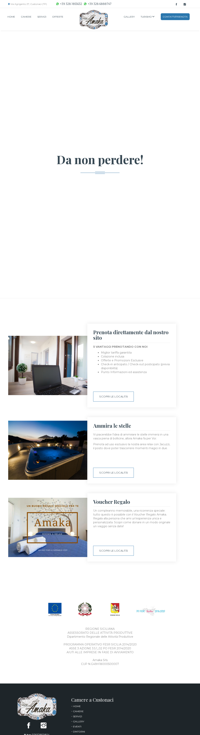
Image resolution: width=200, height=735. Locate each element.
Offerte (57, 16)
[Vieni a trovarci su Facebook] (176, 4)
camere (78, 711)
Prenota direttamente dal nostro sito (131, 335)
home (77, 706)
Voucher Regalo (111, 501)
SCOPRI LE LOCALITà (113, 396)
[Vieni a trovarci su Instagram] (185, 4)
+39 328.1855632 (71, 4)
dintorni (79, 731)
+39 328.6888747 (100, 4)
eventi (77, 726)
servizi (77, 716)
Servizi (41, 16)
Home (11, 16)
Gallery (129, 16)
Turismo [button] (146, 16)
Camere (26, 16)
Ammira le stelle (112, 425)
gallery (78, 721)
